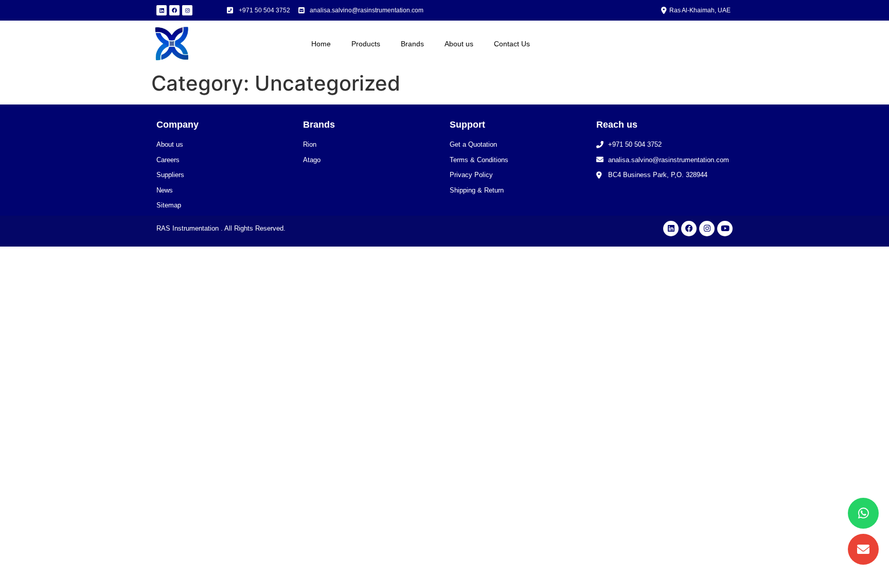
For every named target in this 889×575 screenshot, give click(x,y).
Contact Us (512, 44)
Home (321, 44)
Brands (412, 44)
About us (458, 44)
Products (365, 44)
